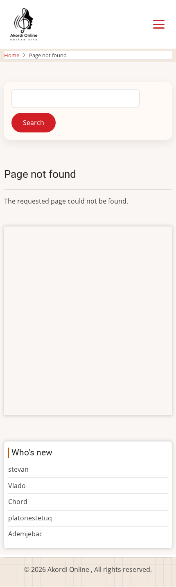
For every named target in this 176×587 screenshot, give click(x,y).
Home (11, 55)
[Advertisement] (88, 321)
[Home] (23, 23)
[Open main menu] (159, 24)
